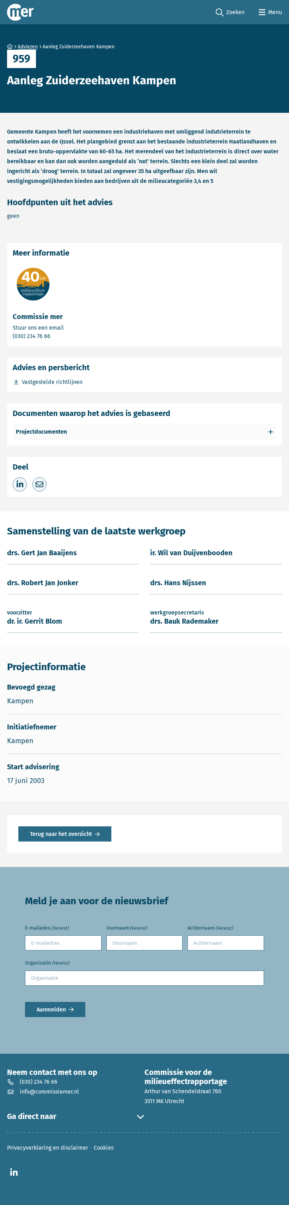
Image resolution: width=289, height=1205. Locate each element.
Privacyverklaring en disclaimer (47, 1147)
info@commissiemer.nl (49, 1091)
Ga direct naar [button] (31, 1116)
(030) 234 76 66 (56, 336)
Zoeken (230, 13)
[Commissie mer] (20, 12)
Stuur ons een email (66, 327)
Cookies (103, 1147)
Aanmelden (51, 1009)
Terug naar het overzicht (61, 834)
